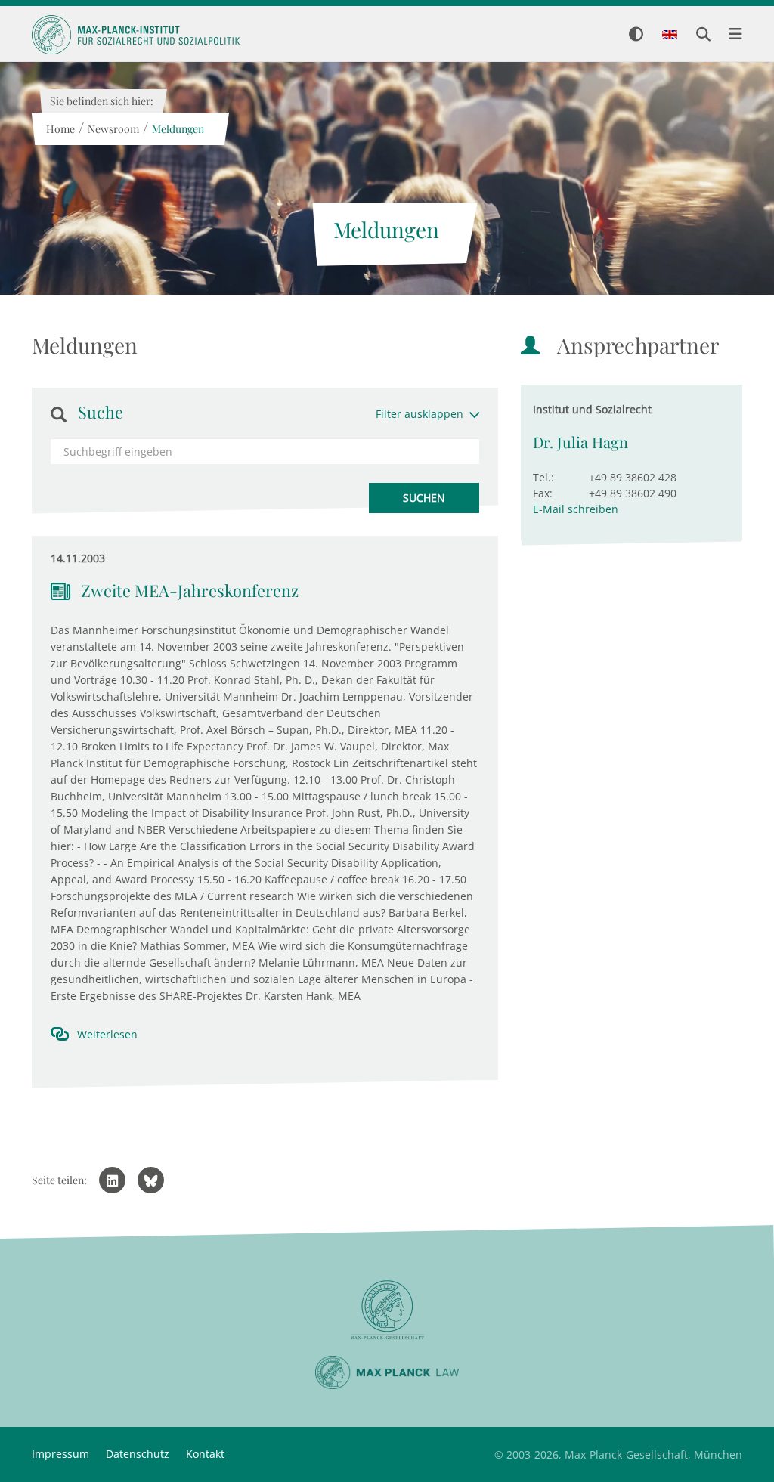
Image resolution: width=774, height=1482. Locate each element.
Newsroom (112, 129)
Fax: (543, 493)
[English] (669, 35)
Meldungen (177, 129)
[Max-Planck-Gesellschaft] (387, 1310)
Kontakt (205, 1453)
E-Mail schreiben (575, 509)
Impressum (60, 1453)
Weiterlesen (107, 1034)
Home (59, 129)
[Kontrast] (636, 35)
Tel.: (543, 477)
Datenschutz (137, 1453)
